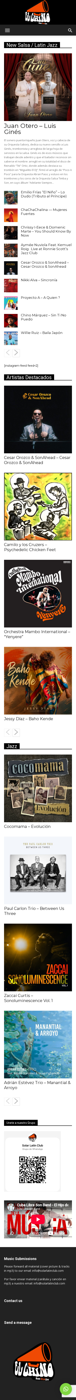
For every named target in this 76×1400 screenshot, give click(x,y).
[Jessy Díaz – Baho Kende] (38, 681)
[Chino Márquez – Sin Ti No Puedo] (11, 320)
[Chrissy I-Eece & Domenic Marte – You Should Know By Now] (11, 233)
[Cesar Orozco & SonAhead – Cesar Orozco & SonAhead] (11, 268)
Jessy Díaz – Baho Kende (28, 718)
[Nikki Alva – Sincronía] (11, 285)
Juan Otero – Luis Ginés (30, 129)
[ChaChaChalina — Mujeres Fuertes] (11, 215)
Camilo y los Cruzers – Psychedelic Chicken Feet (30, 547)
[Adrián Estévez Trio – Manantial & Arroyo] (38, 1044)
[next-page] (16, 353)
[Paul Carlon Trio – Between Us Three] (38, 870)
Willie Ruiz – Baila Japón (42, 333)
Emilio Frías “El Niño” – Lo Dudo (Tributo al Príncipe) (44, 194)
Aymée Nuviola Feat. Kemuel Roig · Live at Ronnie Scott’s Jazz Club (46, 249)
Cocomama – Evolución (27, 826)
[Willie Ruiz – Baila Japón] (11, 338)
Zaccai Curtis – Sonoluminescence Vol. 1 (28, 998)
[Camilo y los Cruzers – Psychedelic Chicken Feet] (38, 506)
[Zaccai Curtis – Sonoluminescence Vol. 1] (38, 957)
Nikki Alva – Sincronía (39, 280)
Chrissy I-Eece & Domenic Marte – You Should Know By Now (46, 231)
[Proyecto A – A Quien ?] (11, 303)
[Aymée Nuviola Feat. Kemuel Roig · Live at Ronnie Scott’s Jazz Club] (11, 250)
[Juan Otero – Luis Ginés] (38, 87)
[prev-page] (7, 353)
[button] (7, 30)
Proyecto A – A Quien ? (40, 298)
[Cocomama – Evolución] (38, 788)
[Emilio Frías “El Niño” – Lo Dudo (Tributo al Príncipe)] (11, 197)
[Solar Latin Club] (38, 12)
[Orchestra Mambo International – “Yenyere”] (38, 593)
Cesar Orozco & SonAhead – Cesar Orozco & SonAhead (45, 264)
